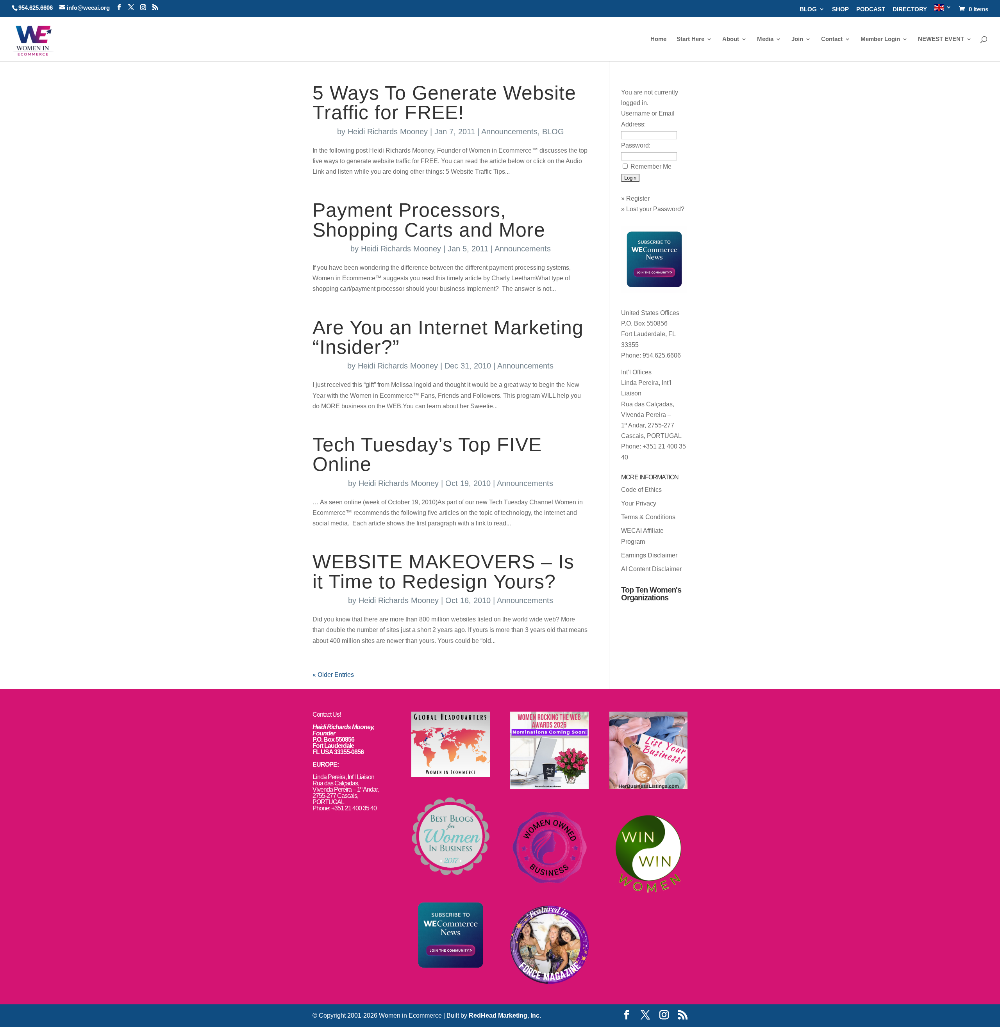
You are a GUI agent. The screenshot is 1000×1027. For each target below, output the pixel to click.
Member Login (880, 39)
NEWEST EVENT (941, 39)
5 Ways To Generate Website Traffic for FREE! (444, 102)
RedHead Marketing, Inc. (505, 1015)
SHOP (840, 9)
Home (658, 39)
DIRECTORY (910, 9)
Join (797, 39)
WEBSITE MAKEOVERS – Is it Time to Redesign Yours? (443, 571)
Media (765, 39)
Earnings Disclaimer (649, 555)
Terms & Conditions (648, 517)
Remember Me (650, 166)
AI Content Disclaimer (651, 569)
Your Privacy (638, 503)
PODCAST (870, 9)
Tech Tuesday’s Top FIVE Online (427, 454)
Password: (635, 145)
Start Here (690, 39)
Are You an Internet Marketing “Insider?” (448, 337)
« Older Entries (333, 674)
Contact (832, 39)
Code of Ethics (641, 489)
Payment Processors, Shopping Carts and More (428, 219)
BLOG (808, 9)
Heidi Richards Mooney (388, 131)
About (730, 39)
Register (638, 198)
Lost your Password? (655, 209)
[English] (943, 10)
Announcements (509, 131)
